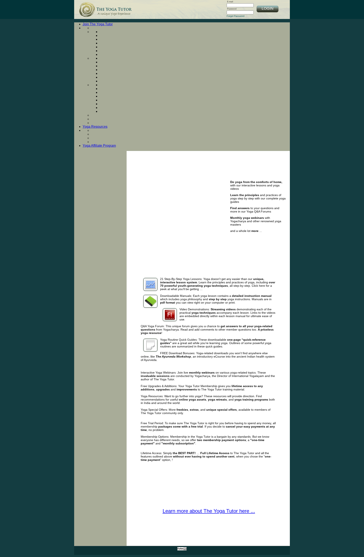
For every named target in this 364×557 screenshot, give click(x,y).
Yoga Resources (95, 126)
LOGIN (267, 8)
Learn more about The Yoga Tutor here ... (209, 511)
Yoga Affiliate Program (99, 145)
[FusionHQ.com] (182, 549)
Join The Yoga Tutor (98, 24)
